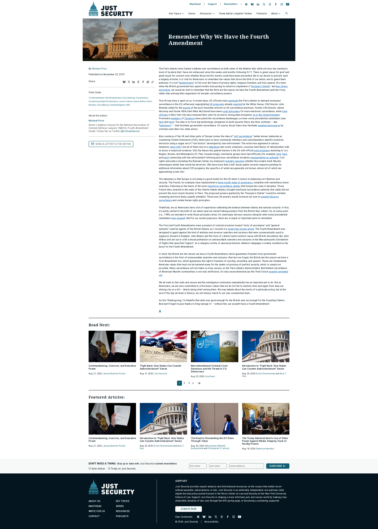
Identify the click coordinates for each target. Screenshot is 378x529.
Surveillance (103, 105)
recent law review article (241, 229)
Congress (189, 118)
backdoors (165, 125)
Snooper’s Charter (260, 86)
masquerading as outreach (264, 157)
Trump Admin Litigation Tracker (235, 13)
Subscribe (275, 466)
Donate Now (188, 509)
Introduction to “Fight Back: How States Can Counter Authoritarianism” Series (264, 367)
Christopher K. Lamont (218, 448)
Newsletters (231, 4)
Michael (96, 120)
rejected (237, 104)
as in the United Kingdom (266, 114)
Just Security (160, 373)
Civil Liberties (128, 98)
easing (186, 107)
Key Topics (175, 13)
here (161, 122)
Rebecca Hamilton (265, 448)
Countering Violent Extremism (103, 101)
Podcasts (261, 13)
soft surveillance (243, 136)
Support (212, 4)
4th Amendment (113, 98)
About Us (94, 501)
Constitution (142, 98)
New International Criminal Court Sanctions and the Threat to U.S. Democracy (209, 368)
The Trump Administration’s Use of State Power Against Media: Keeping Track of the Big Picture (265, 441)
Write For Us (97, 511)
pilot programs (262, 150)
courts (122, 101)
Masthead (195, 4)
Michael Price (99, 68)
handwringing (186, 82)
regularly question (235, 161)
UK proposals (217, 104)
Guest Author (139, 101)
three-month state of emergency (235, 182)
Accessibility (211, 521)
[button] (286, 13)
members (176, 118)
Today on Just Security (123, 468)
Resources (205, 13)
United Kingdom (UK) (120, 105)
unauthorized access (269, 125)
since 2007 (176, 147)
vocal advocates (231, 111)
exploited (233, 100)
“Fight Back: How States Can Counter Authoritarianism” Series (160, 367)
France (129, 101)
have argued (178, 218)
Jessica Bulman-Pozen (114, 373)
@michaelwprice (130, 131)
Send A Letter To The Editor (113, 144)
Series (191, 13)
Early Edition (98, 468)
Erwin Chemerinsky (265, 373)
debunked (214, 147)
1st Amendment (97, 98)
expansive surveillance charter (224, 186)
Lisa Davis (210, 376)
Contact (94, 516)
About (274, 13)
